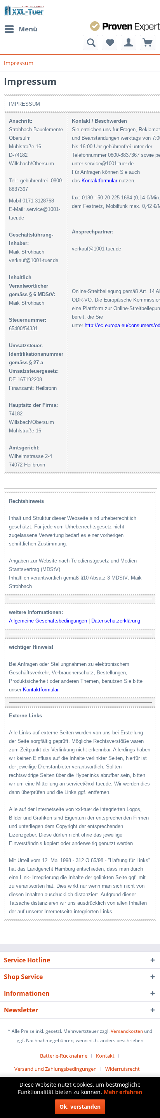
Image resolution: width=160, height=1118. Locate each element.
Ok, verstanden (80, 1106)
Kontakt (105, 1055)
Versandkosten (127, 1031)
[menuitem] (20, 29)
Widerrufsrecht (122, 1068)
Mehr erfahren (123, 1092)
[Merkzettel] (109, 42)
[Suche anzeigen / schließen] (90, 42)
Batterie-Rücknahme (63, 1055)
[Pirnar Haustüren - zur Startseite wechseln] (24, 10)
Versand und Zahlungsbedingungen (55, 1068)
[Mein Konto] (128, 42)
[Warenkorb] (147, 42)
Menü (28, 28)
